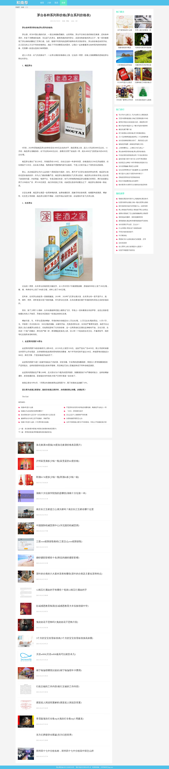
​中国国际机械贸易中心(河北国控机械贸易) (57, 525)
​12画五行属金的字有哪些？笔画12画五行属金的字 (61, 590)
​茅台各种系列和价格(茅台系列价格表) (132, 151)
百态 (56, 3)
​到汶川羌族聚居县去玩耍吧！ (129, 181)
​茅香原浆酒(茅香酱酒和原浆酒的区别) (38, 432)
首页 (42, 3)
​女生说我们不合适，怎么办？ (129, 224)
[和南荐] (22, 4)
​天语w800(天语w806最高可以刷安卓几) (56, 654)
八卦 (49, 3)
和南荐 (18, 7)
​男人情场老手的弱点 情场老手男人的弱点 (133, 210)
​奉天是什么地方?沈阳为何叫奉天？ (131, 174)
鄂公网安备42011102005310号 (65, 767)
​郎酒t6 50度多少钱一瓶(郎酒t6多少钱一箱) (57, 477)
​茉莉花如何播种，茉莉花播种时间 (131, 217)
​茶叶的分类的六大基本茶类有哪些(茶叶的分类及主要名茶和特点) (69, 573)
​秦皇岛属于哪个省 (125, 129)
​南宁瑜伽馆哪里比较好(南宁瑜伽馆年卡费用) (59, 670)
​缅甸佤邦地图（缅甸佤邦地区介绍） (131, 144)
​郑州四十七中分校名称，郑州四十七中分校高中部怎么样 (65, 751)
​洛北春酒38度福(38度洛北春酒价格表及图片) (41, 429)
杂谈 (63, 3)
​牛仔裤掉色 (123, 235)
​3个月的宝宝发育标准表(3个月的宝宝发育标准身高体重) (64, 638)
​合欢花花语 (123, 243)
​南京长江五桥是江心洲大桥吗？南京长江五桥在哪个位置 (65, 509)
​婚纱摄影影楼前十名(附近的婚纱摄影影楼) (57, 557)
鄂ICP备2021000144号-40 (83, 767)
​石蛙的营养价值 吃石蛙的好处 (129, 177)
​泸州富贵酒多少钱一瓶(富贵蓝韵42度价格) (57, 461)
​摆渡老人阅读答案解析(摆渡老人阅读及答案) (59, 702)
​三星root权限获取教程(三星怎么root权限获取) (59, 541)
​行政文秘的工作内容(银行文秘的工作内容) (57, 686)
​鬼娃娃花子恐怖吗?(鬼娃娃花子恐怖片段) (57, 622)
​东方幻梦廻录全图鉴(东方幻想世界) (54, 734)
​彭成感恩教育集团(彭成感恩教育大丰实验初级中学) (62, 606)
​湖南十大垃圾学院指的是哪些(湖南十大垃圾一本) (61, 493)
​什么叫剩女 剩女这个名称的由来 (130, 228)
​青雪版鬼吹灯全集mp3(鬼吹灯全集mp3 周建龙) (59, 718)
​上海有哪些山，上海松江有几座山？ (131, 148)
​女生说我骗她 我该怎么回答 (128, 166)
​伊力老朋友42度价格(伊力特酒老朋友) (132, 133)
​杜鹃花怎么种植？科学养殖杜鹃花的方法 (133, 162)
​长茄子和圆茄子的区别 (127, 250)
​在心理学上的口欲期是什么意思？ (131, 246)
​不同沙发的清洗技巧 (126, 232)
